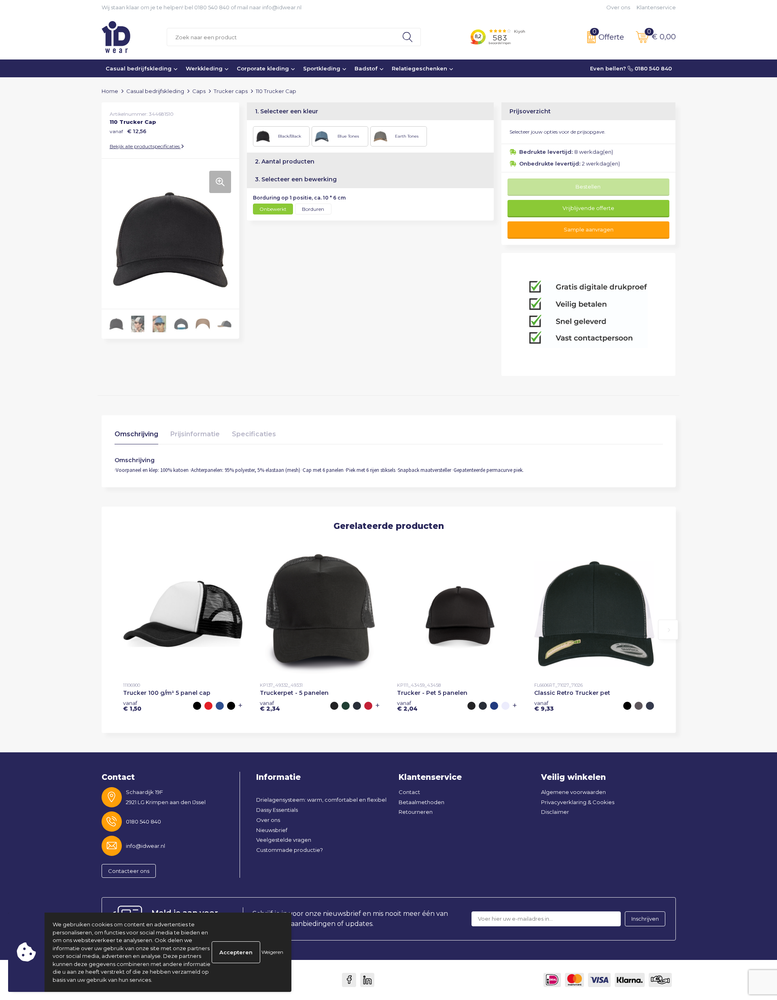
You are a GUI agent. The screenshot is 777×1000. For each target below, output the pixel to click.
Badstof (366, 68)
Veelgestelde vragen (283, 840)
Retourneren (416, 812)
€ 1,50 (132, 705)
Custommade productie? (289, 850)
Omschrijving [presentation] (136, 434)
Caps (199, 91)
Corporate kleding (263, 68)
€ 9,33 (544, 705)
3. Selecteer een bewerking (296, 179)
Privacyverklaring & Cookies (577, 802)
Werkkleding (204, 68)
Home (110, 91)
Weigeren (272, 952)
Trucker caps (231, 91)
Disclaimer (555, 812)
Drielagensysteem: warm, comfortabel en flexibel (321, 799)
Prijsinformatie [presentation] (195, 434)
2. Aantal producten (284, 161)
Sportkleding (321, 68)
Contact (409, 792)
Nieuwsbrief (271, 830)
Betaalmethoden (421, 802)
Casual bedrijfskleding (139, 68)
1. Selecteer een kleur (286, 111)
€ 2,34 (270, 705)
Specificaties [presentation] (254, 434)
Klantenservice (656, 7)
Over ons (618, 7)
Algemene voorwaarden (573, 792)
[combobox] (281, 37)
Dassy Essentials (277, 810)
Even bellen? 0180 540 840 (631, 68)
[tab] (136, 436)
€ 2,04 (407, 705)
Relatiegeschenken (419, 68)
